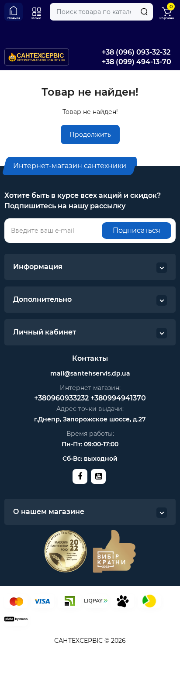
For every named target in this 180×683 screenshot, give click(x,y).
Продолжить (90, 134)
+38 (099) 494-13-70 (136, 62)
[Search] (144, 12)
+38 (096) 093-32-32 (136, 52)
